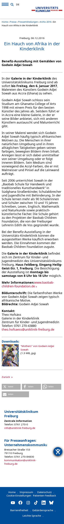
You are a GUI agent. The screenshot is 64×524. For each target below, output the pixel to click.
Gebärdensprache (43, 510)
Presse (13, 21)
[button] (11, 387)
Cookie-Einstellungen (18, 495)
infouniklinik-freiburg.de (19, 428)
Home (5, 21)
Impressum (27, 492)
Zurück (6, 377)
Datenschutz (45, 492)
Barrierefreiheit (20, 510)
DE (17, 4)
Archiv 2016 (45, 21)
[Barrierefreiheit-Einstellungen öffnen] (57, 451)
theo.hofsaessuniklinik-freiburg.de (28, 329)
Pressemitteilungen (28, 21)
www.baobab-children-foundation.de (28, 284)
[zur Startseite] (47, 9)
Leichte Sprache (33, 515)
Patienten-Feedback (44, 495)
